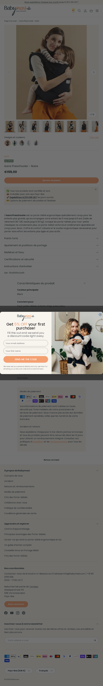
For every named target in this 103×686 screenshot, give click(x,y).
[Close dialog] (100, 314)
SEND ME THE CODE (26, 359)
